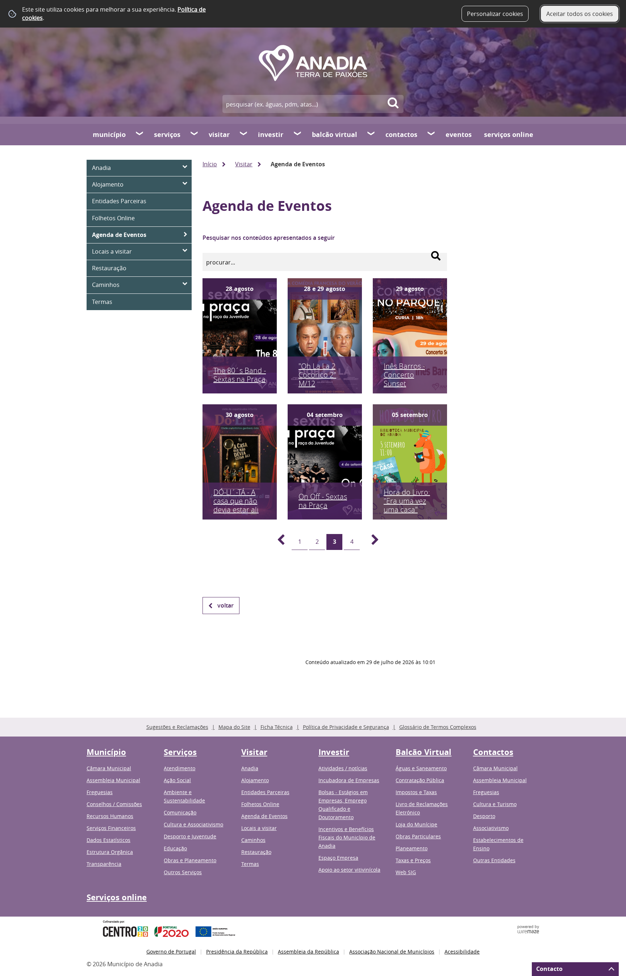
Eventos (459, 134)
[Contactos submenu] (431, 134)
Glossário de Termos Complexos (437, 726)
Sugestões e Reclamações (177, 726)
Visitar (219, 134)
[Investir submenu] (298, 134)
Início (210, 164)
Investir (270, 134)
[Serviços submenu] (195, 134)
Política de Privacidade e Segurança (346, 726)
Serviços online (508, 134)
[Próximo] (371, 542)
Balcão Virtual (334, 134)
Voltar (225, 605)
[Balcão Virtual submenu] (371, 134)
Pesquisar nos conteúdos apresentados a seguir (269, 238)
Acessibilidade (462, 951)
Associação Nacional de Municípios (391, 951)
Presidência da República (237, 951)
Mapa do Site (234, 726)
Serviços (167, 134)
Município (109, 134)
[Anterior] (277, 542)
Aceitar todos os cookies (579, 14)
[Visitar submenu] (244, 134)
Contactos (401, 134)
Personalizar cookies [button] (495, 14)
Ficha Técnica (276, 726)
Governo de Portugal (171, 951)
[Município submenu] (140, 134)
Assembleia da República (308, 951)
